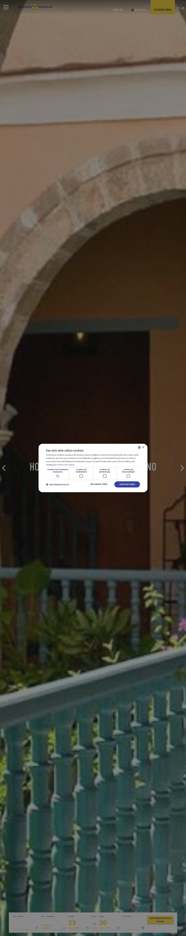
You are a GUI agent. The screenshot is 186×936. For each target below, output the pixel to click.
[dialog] (93, 468)
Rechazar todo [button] (99, 484)
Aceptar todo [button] (127, 484)
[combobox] (139, 447)
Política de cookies (65, 464)
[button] (57, 484)
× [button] (143, 447)
